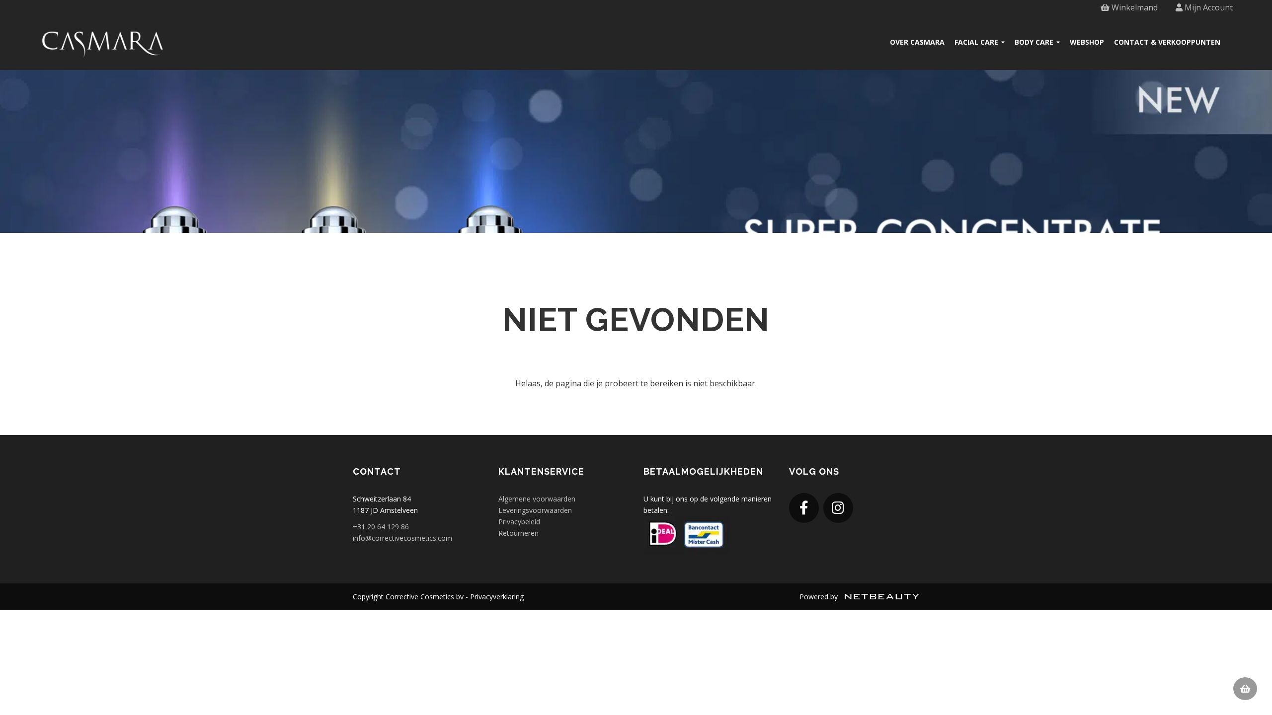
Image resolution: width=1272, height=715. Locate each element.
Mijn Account (1208, 7)
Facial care (976, 42)
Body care (1034, 42)
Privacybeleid (519, 521)
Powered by (819, 596)
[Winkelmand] (1245, 688)
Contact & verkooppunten (1167, 42)
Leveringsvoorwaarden (535, 510)
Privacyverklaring (497, 596)
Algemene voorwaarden (536, 498)
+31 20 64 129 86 (381, 526)
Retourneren (518, 533)
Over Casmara (917, 42)
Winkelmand (1134, 7)
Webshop (1087, 42)
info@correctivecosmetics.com (402, 538)
